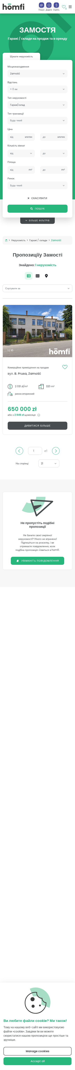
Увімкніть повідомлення (40, 561)
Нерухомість (18, 240)
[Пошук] (41, 5)
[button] (49, 6)
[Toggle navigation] (70, 7)
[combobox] (37, 73)
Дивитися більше (37, 425)
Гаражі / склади (38, 240)
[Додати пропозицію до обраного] (64, 367)
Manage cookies (37, 1051)
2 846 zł (19, 415)
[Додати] (48, 5)
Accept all (38, 1061)
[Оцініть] (56, 5)
